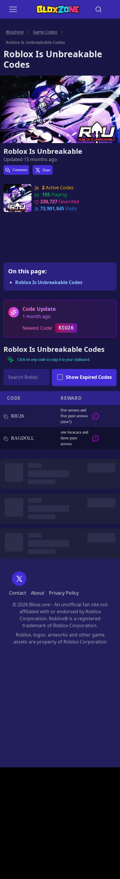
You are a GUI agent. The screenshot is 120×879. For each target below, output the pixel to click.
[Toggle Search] (98, 9)
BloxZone (15, 32)
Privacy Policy (64, 593)
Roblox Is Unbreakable (42, 151)
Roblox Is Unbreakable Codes (48, 282)
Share (46, 170)
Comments (19, 170)
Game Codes (45, 32)
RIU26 (66, 328)
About (37, 593)
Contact (17, 593)
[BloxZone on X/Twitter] (19, 578)
